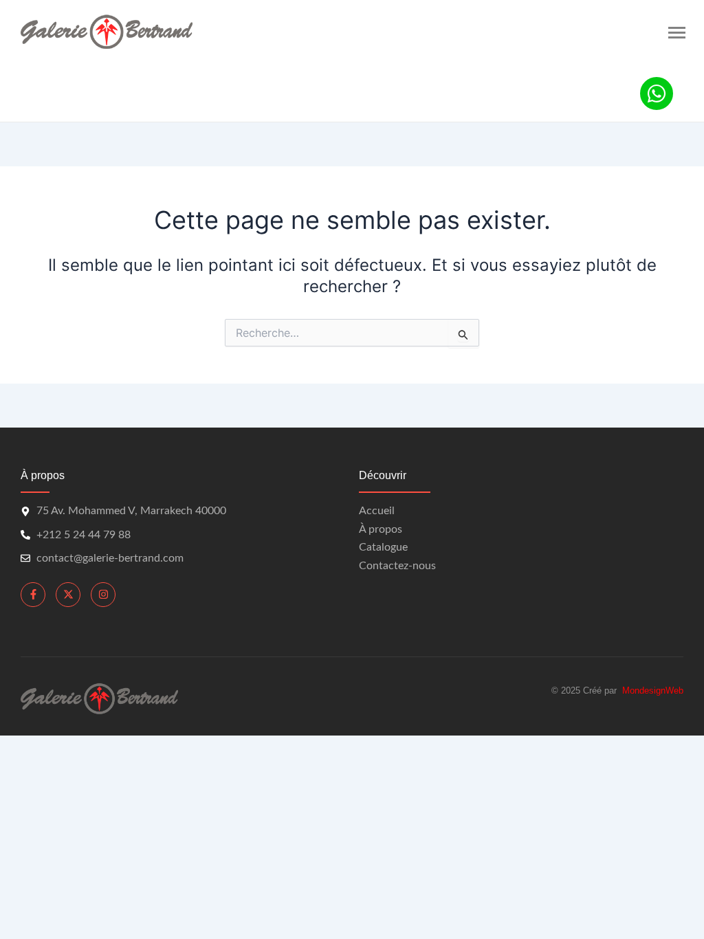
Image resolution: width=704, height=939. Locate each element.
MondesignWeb (652, 690)
